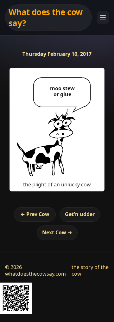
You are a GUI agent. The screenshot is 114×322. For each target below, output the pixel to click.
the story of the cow (90, 271)
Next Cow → (57, 232)
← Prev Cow (34, 214)
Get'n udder (80, 214)
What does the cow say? (46, 17)
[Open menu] (103, 17)
